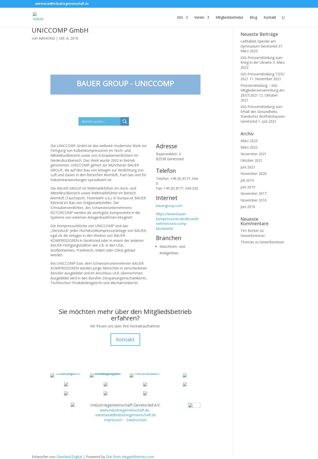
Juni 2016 (247, 206)
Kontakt (270, 18)
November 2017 (253, 193)
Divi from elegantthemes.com (130, 456)
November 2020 (253, 173)
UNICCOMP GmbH (60, 30)
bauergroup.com (169, 205)
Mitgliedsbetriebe (229, 18)
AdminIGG (47, 38)
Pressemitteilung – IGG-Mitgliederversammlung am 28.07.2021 (262, 90)
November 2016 (253, 200)
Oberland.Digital (69, 456)
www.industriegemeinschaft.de (124, 410)
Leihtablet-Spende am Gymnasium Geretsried (258, 44)
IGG (180, 18)
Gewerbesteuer (252, 235)
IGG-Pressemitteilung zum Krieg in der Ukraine (261, 60)
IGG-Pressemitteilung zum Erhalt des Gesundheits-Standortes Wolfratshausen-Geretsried (263, 114)
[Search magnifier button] (124, 121)
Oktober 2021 (251, 160)
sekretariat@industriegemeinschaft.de (125, 414)
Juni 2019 (247, 187)
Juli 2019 (247, 180)
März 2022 (249, 147)
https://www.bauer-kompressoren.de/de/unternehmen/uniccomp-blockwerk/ (177, 221)
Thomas (247, 242)
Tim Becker (249, 230)
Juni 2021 (247, 167)
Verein (199, 18)
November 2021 (253, 154)
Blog (253, 18)
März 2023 (249, 140)
